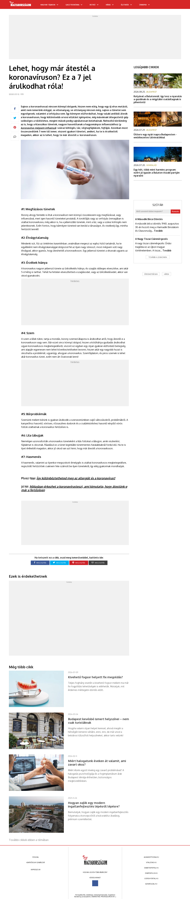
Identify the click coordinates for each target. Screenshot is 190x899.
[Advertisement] (95, 38)
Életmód (125, 5)
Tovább (158, 230)
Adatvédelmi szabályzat (35, 862)
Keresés (175, 211)
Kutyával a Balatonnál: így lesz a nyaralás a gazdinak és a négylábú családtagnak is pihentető (158, 99)
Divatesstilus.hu (151, 873)
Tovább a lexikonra (158, 257)
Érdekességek (151, 274)
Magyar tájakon (48, 5)
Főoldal (35, 857)
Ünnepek (143, 5)
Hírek (108, 5)
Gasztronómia (72, 5)
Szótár (157, 205)
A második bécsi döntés (149, 219)
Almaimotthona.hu (151, 857)
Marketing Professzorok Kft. (103, 897)
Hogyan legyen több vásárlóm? (95, 872)
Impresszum (35, 869)
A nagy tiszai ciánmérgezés (151, 238)
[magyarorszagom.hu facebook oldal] (95, 883)
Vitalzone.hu (151, 862)
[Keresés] (182, 5)
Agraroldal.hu (151, 884)
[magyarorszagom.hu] (20, 5)
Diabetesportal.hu (151, 868)
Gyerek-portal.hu (151, 878)
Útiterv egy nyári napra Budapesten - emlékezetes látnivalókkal (155, 136)
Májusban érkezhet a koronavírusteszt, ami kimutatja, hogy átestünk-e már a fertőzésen (74, 488)
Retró (92, 5)
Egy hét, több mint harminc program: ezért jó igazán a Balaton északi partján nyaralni (157, 172)
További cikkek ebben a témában (29, 840)
